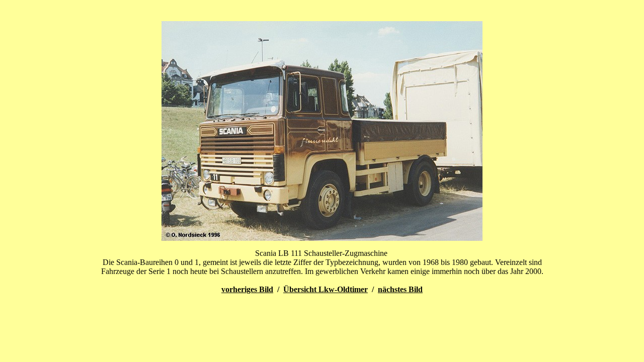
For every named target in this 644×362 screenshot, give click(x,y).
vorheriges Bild (247, 289)
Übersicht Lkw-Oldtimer (325, 289)
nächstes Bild (400, 289)
